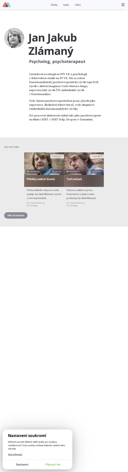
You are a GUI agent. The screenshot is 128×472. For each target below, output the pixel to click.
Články (54, 4)
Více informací (15, 454)
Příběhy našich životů (41, 179)
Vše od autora (16, 215)
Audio (66, 4)
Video (78, 4)
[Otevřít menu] (123, 4)
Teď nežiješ (74, 179)
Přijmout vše (52, 464)
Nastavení (22, 464)
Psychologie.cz (7, 5)
